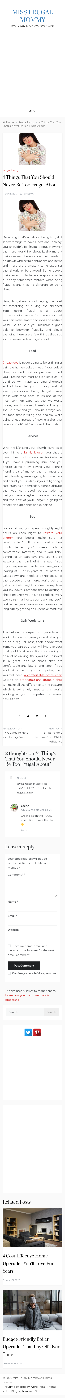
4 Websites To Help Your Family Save (15, 735)
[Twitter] (28, 1032)
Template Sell (31, 1391)
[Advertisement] (32, 70)
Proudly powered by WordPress (24, 1386)
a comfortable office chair (43, 675)
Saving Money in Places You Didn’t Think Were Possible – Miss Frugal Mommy (35, 788)
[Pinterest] (37, 1032)
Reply (24, 830)
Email (12, 915)
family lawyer (34, 452)
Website (13, 929)
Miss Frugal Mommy (32, 16)
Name (13, 901)
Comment (15, 874)
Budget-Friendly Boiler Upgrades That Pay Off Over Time (31, 1347)
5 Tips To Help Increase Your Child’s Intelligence (48, 737)
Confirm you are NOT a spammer (33, 973)
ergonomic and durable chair (41, 680)
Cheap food (11, 362)
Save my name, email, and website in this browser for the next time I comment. (31, 950)
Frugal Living (10, 170)
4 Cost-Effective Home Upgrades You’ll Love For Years (28, 1263)
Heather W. (28, 193)
